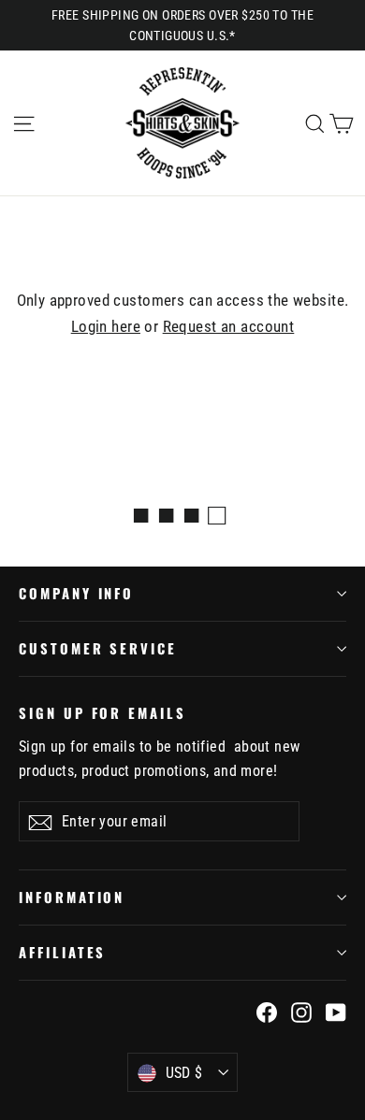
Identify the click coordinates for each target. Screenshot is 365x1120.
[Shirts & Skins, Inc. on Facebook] (266, 1012)
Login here (105, 326)
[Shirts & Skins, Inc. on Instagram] (301, 1012)
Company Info (76, 592)
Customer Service (98, 648)
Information (71, 896)
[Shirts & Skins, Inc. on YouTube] (336, 1012)
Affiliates (62, 951)
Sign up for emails (102, 712)
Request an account (229, 326)
